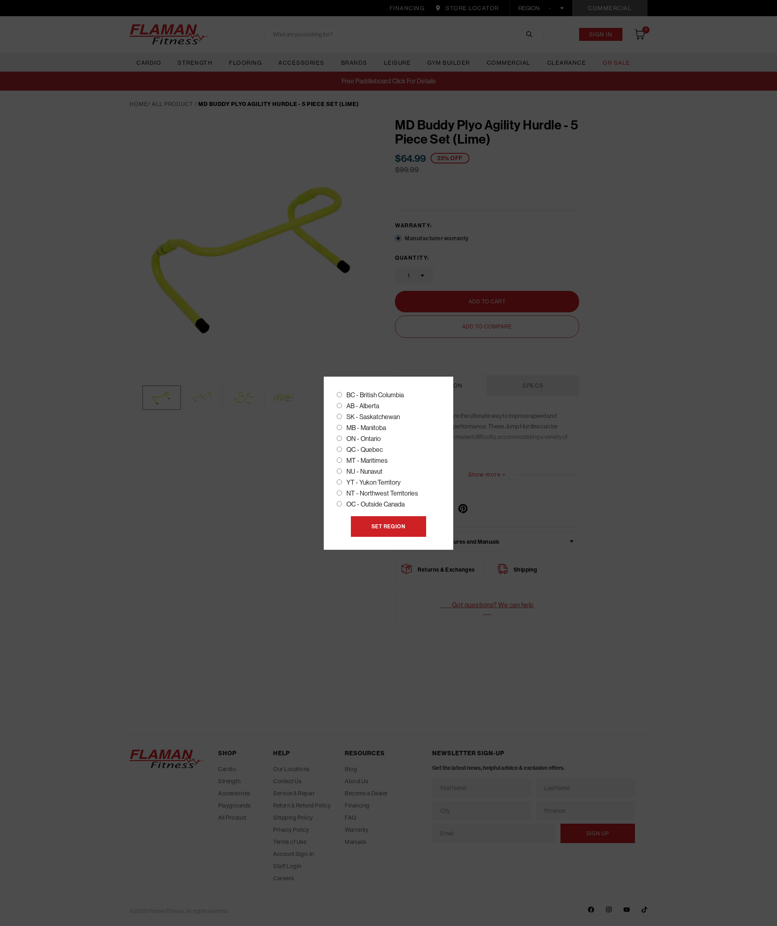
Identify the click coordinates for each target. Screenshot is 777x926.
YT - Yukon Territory (373, 482)
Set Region (388, 526)
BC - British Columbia (375, 395)
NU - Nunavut (364, 471)
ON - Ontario (363, 438)
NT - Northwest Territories (382, 493)
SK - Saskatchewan (373, 417)
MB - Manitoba (366, 428)
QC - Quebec (364, 449)
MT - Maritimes (367, 460)
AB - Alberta (362, 406)
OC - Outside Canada (375, 504)
